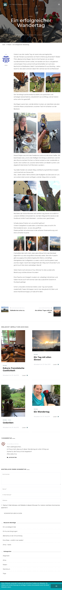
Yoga (9, 420)
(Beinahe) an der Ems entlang (12, 536)
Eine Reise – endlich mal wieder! (13, 540)
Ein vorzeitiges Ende (9, 527)
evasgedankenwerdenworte (15, 442)
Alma (4, 560)
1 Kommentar (42, 35)
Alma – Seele (7, 544)
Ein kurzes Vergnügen (10, 531)
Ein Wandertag (42, 412)
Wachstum (6, 569)
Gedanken (8, 422)
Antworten (13, 457)
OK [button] (56, 586)
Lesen (24, 375)
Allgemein (6, 556)
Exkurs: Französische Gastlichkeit (13, 369)
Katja (6, 65)
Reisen (31, 16)
